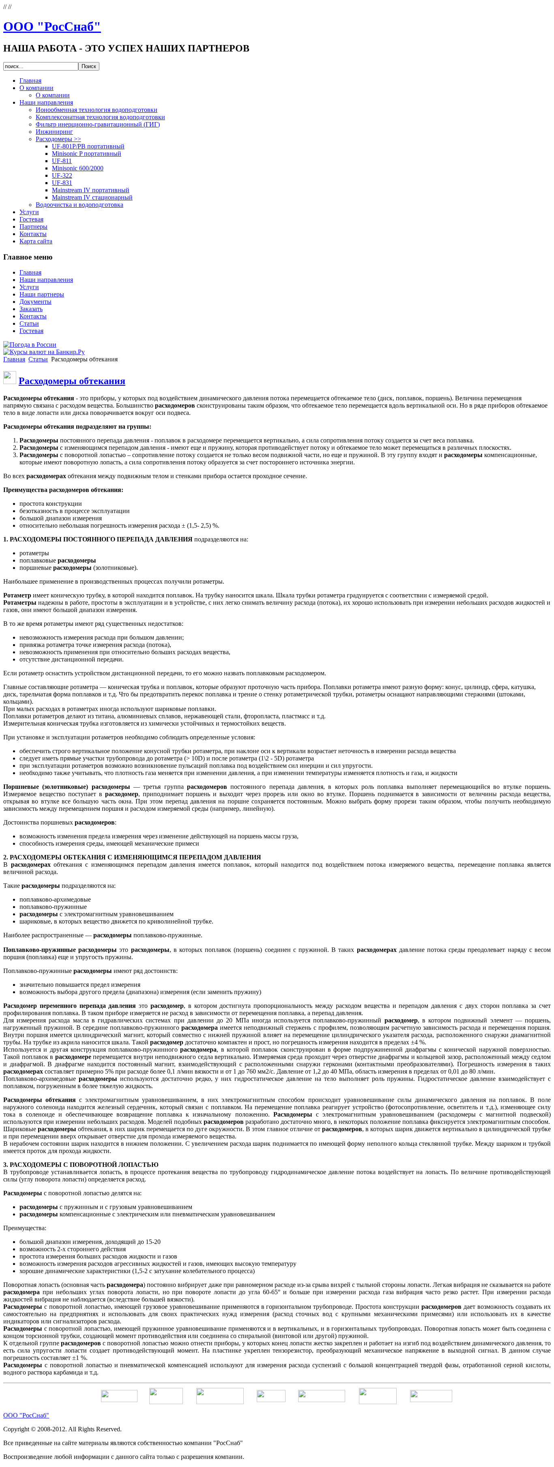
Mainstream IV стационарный (92, 197)
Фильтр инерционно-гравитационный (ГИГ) (98, 124)
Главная (14, 359)
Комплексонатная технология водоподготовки (100, 117)
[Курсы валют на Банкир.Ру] (44, 351)
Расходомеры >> (58, 138)
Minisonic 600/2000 (77, 168)
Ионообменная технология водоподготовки (96, 109)
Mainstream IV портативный (90, 190)
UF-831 (62, 182)
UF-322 (62, 175)
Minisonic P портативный (86, 153)
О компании (53, 95)
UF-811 (62, 160)
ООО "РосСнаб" (52, 26)
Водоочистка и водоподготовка (79, 204)
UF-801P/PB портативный (88, 146)
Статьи (38, 359)
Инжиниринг (54, 131)
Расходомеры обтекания (72, 381)
